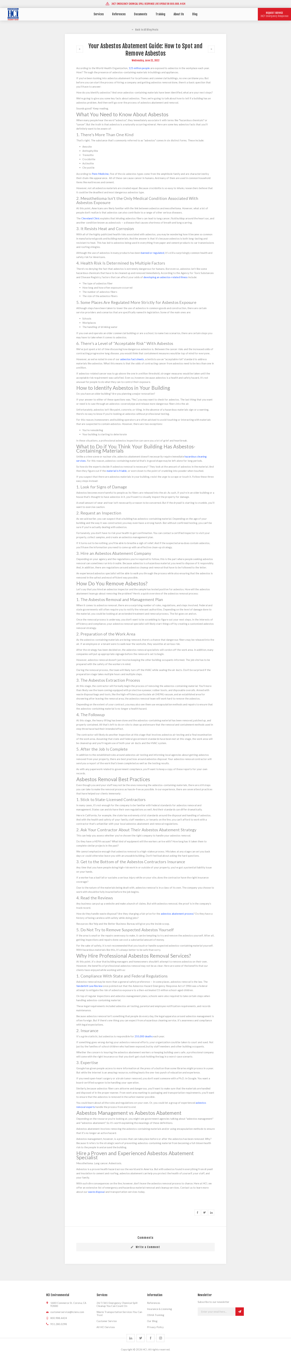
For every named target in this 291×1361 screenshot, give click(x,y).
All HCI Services (105, 1327)
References (153, 1302)
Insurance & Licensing (159, 1308)
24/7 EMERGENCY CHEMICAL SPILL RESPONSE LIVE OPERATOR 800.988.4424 (148, 3)
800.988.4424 (58, 1317)
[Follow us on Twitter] (140, 1338)
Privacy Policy (155, 1327)
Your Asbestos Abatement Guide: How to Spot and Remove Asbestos (79, 49)
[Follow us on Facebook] (150, 1338)
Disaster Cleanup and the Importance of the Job (211, 49)
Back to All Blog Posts (146, 29)
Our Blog (152, 1321)
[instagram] (160, 1338)
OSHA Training (155, 1314)
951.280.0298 (58, 1324)
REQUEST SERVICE (274, 14)
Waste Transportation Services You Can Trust (119, 1313)
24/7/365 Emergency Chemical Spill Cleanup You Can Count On (117, 1304)
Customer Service (106, 1321)
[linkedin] (131, 1338)
